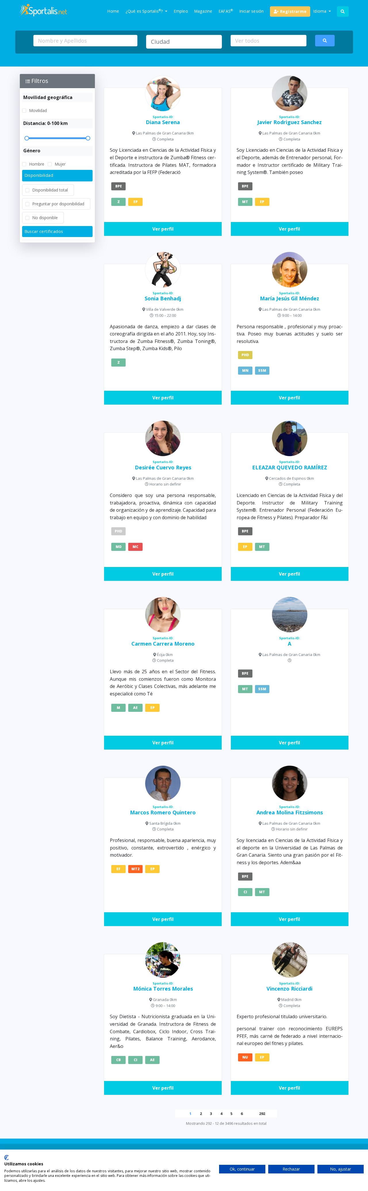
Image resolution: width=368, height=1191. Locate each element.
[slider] (57, 138)
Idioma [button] (320, 11)
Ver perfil (163, 229)
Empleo (181, 11)
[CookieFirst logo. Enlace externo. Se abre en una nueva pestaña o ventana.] (6, 1157)
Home (113, 11)
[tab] (57, 175)
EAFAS (226, 11)
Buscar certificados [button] (43, 231)
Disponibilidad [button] (38, 175)
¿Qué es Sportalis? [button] (145, 11)
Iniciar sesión (251, 11)
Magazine (203, 11)
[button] (57, 80)
